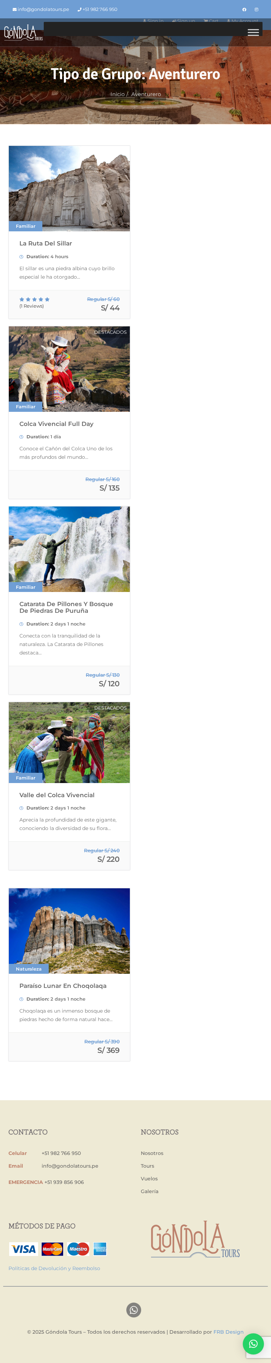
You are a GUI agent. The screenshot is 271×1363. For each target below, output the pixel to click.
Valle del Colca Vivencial (57, 795)
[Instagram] (257, 9)
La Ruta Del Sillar (45, 243)
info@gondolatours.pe (43, 9)
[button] (253, 1344)
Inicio (117, 94)
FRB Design (228, 1332)
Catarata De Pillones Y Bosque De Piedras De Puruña (66, 607)
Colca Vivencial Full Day (56, 423)
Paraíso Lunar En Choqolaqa (63, 985)
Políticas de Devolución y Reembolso (54, 1268)
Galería (149, 1191)
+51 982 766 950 (100, 9)
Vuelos (149, 1178)
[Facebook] (244, 9)
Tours (147, 1166)
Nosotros (152, 1153)
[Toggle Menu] (253, 32)
